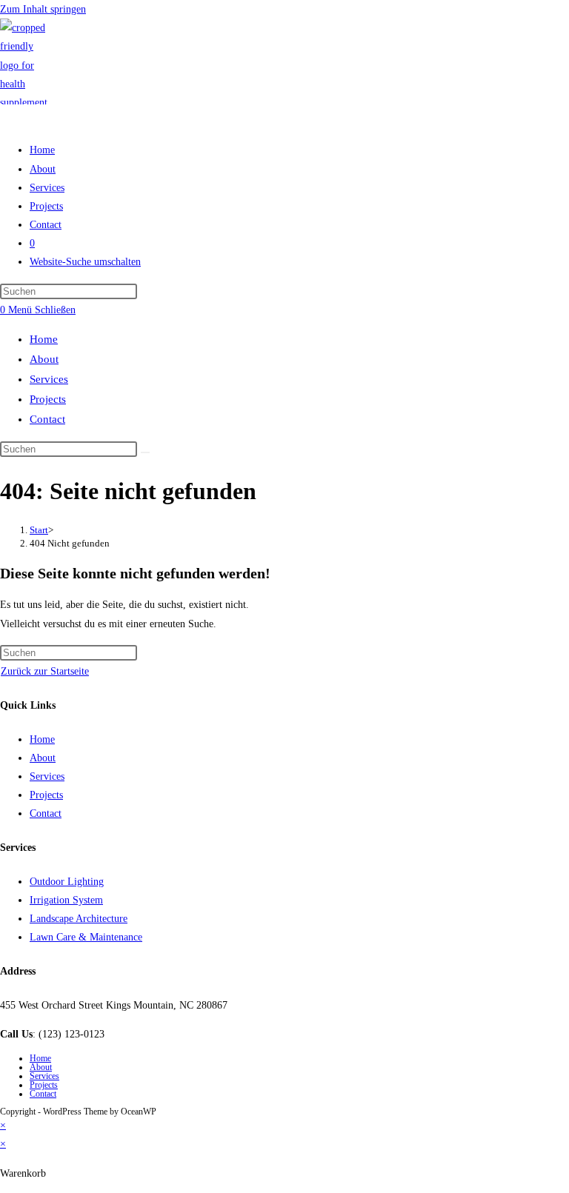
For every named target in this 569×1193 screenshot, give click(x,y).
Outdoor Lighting (67, 881)
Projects (48, 399)
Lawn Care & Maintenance (86, 937)
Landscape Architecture (78, 918)
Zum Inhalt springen (43, 9)
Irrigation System (66, 900)
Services (49, 379)
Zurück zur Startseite (45, 671)
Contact (47, 419)
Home (44, 339)
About (44, 359)
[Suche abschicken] (145, 452)
